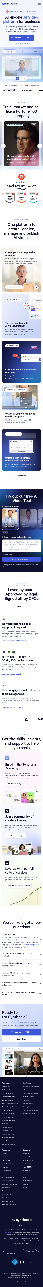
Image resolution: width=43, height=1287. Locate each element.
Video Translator (7, 1141)
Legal (24, 1177)
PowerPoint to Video (8, 1097)
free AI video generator (17, 947)
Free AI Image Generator (10, 1107)
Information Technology (30, 1093)
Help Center (6, 1174)
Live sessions (6, 1170)
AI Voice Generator (8, 1114)
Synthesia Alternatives (9, 1184)
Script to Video (7, 1127)
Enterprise (5, 1157)
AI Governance (28, 1160)
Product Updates (7, 1181)
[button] (21, 1225)
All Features (6, 1086)
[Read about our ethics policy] (25, 1262)
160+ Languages (7, 1093)
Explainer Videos (28, 1103)
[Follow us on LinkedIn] (21, 1281)
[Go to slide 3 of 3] (7, 532)
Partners (25, 1187)
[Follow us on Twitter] (17, 1281)
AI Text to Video (7, 1124)
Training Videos (28, 1107)
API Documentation (8, 1177)
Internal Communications (31, 1110)
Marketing (26, 1100)
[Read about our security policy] (15, 1262)
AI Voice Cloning (7, 1117)
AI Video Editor (7, 1110)
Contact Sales (27, 1181)
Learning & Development (31, 1086)
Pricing (4, 1153)
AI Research (27, 1164)
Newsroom (26, 1170)
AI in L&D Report (7, 1194)
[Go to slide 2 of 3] (5, 532)
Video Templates (7, 1164)
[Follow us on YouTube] (25, 1281)
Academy (5, 1167)
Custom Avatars (7, 1100)
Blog (3, 1191)
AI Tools (4, 1198)
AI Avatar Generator (8, 1090)
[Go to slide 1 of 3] (3, 532)
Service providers (8, 1201)
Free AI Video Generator (10, 1103)
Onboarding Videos (29, 1114)
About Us (26, 1153)
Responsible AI (27, 1157)
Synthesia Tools (7, 1130)
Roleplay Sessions (8, 1134)
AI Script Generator (8, 1137)
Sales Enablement (28, 1090)
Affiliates (25, 1184)
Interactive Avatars (8, 1144)
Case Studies (6, 1160)
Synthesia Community (9, 1204)
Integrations (6, 1187)
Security (25, 1174)
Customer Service (28, 1097)
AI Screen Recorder (8, 1120)
